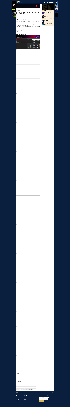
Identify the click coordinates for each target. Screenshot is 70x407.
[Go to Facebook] (52, 392)
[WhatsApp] (21, 373)
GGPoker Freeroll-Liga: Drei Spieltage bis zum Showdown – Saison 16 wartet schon (48, 24)
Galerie (50, 2)
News (38, 2)
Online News (17, 399)
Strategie (44, 2)
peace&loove (18, 389)
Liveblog (52, 2)
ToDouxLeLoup (26, 389)
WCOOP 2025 (30, 389)
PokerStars (19, 10)
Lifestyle (41, 2)
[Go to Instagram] (51, 392)
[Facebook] (18, 373)
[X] (19, 373)
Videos (47, 2)
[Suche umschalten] (37, 2)
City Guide (17, 400)
